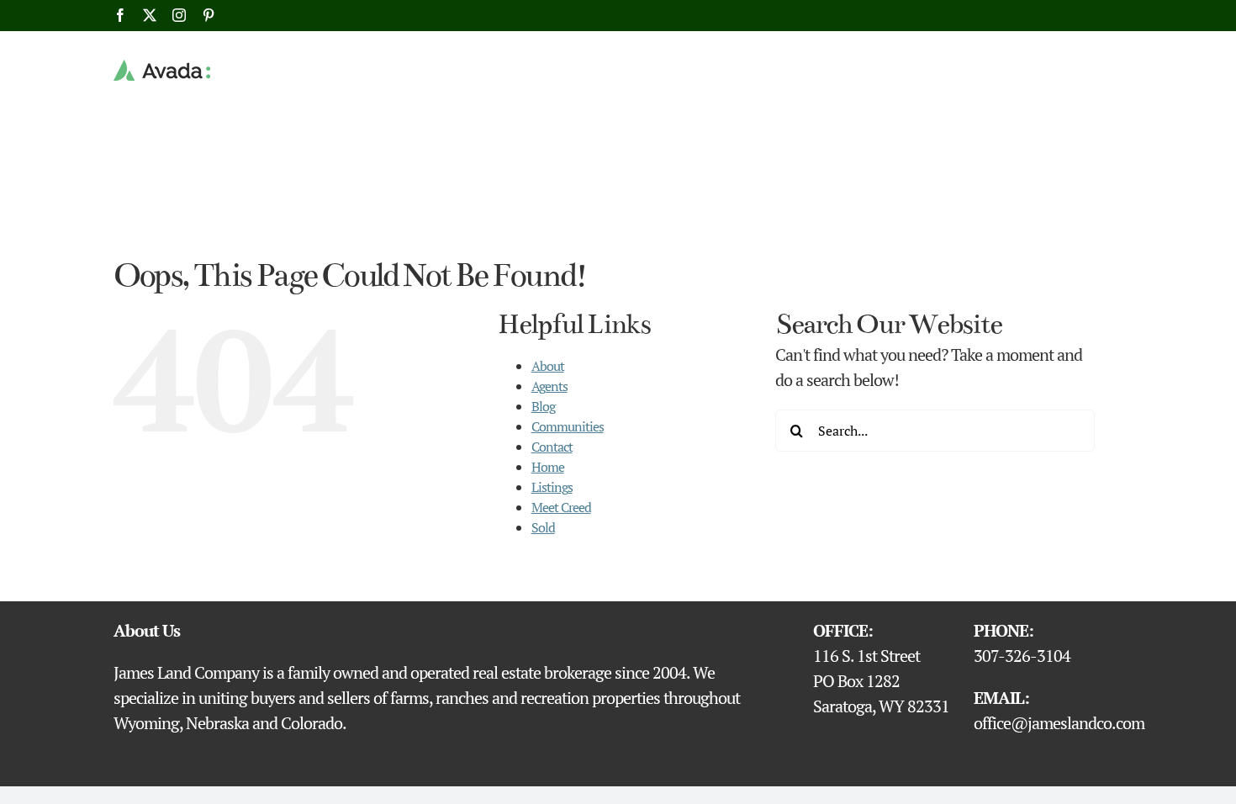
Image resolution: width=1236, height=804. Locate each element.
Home (547, 467)
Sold (543, 527)
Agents (549, 386)
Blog (543, 406)
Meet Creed (561, 507)
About (547, 366)
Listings (552, 487)
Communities (567, 426)
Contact (552, 446)
